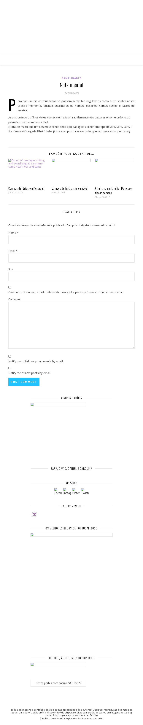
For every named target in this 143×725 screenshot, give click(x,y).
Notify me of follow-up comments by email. (35, 361)
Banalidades (72, 78)
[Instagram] (67, 492)
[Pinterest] (76, 492)
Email (12, 251)
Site (10, 269)
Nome (13, 232)
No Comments (72, 93)
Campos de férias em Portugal (26, 188)
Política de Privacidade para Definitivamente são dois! (72, 718)
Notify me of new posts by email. (29, 373)
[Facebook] (58, 492)
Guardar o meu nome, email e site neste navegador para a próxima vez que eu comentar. (65, 292)
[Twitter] (85, 492)
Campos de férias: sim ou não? (70, 188)
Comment (14, 299)
